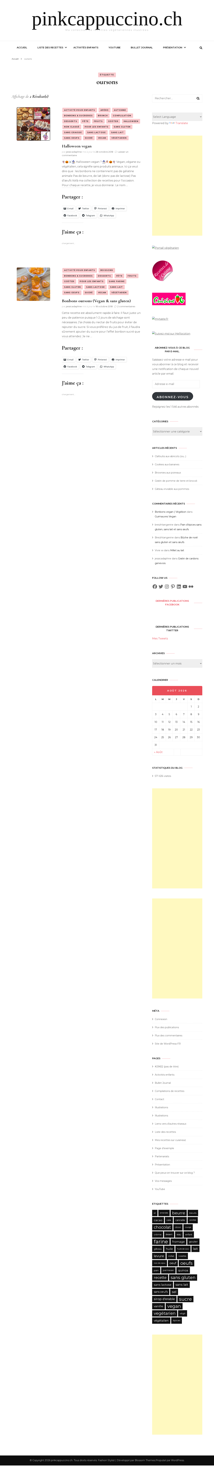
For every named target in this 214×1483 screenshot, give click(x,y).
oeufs (186, 1263)
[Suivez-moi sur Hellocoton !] (171, 333)
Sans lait (117, 132)
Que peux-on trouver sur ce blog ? (175, 1172)
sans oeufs (161, 1291)
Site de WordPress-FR (168, 1043)
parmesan (168, 1270)
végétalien (161, 1320)
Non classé (71, 127)
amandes (164, 1213)
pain (156, 1270)
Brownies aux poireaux (168, 472)
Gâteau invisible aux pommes (172, 488)
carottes (192, 1220)
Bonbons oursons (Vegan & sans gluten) (96, 300)
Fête (85, 121)
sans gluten (183, 1277)
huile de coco (183, 1249)
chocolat (162, 1227)
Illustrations (161, 1107)
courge (188, 1227)
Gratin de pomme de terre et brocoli (176, 480)
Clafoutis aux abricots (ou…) (170, 456)
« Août (158, 752)
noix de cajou (159, 1263)
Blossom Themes (145, 1460)
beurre (178, 1212)
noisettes (182, 1256)
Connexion (161, 1019)
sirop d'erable (164, 1299)
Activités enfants (85, 47)
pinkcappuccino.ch (107, 19)
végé (182, 1313)
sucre (185, 1299)
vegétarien (165, 1313)
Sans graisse (73, 132)
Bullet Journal (142, 47)
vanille (158, 1306)
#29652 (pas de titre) (167, 1066)
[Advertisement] (177, 186)
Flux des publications (167, 1027)
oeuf (173, 1263)
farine (161, 1242)
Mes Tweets (160, 638)
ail (155, 1213)
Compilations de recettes (169, 1091)
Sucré (89, 138)
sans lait (182, 1285)
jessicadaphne (74, 151)
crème (158, 1234)
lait (195, 1249)
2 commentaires (126, 306)
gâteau (158, 1249)
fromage (178, 1241)
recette (160, 1277)
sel (174, 1292)
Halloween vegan (77, 146)
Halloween (131, 121)
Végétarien (119, 138)
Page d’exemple (164, 1148)
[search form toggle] (201, 48)
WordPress (177, 1460)
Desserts (70, 121)
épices (176, 1320)
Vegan (102, 138)
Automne (120, 110)
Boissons (106, 270)
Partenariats (162, 1156)
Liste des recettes (50, 47)
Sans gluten (122, 127)
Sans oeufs (72, 138)
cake (169, 1220)
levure (159, 1256)
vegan (174, 1306)
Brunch (103, 115)
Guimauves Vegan (165, 516)
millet (171, 1256)
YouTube (115, 47)
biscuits (192, 1213)
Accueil (22, 47)
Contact (159, 1099)
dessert (169, 1234)
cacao (158, 1220)
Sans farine (117, 281)
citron (178, 1227)
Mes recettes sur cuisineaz (171, 1140)
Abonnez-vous (173, 397)
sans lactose (162, 1284)
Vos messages (163, 1180)
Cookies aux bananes (167, 464)
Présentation (172, 47)
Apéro (104, 110)
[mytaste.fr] (160, 319)
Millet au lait (177, 550)
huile (169, 1249)
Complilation (122, 115)
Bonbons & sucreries (78, 115)
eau (179, 1234)
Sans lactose (96, 132)
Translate (181, 123)
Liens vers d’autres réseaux (170, 1123)
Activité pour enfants (79, 110)
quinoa (183, 1270)
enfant (188, 1234)
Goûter (113, 121)
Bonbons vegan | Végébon (170, 511)
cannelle (180, 1220)
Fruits (98, 121)
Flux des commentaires (168, 1035)
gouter (193, 1241)
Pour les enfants (97, 127)
